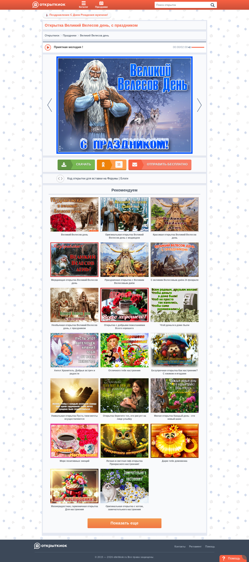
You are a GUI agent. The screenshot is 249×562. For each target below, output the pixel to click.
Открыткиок (52, 35)
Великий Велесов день (94, 35)
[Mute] (190, 47)
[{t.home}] (51, 546)
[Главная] (49, 4)
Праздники (69, 35)
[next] (199, 105)
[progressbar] (198, 47)
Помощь (210, 546)
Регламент (195, 546)
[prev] (49, 105)
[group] (124, 47)
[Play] (48, 47)
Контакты (179, 546)
